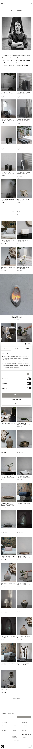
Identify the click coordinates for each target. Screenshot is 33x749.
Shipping (24, 722)
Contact (14, 725)
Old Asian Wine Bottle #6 (24, 637)
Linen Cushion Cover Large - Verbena (8, 557)
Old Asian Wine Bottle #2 (8, 268)
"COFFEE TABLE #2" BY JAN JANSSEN (23, 146)
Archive (14, 730)
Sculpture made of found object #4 (23, 664)
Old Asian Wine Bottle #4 (8, 450)
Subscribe (24, 716)
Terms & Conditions (14, 737)
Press (13, 733)
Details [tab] (16, 348)
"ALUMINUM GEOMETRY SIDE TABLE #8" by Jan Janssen (24, 94)
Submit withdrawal (25, 731)
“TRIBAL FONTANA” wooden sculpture (7, 690)
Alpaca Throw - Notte (24, 503)
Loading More (16, 698)
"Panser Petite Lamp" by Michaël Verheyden (8, 610)
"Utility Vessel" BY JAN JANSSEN (8, 200)
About (13, 722)
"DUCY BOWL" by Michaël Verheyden (23, 424)
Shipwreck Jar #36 (23, 609)
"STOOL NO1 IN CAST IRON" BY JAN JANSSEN (8, 173)
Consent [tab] (6, 348)
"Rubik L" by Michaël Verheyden (23, 241)
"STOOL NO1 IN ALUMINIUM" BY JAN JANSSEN (7, 94)
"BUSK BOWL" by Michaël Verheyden (23, 450)
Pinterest (4, 725)
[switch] (29, 378)
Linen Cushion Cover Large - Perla (8, 241)
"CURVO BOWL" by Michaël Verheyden (7, 530)
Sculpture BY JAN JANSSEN (23, 200)
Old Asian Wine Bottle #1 (8, 584)
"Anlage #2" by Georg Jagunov (8, 637)
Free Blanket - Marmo (8, 423)
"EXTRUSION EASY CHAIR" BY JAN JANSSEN (8, 120)
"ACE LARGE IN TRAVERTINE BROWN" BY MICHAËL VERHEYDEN (8, 504)
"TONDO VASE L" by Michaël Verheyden (23, 584)
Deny (16, 403)
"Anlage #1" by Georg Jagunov (23, 530)
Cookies (4, 730)
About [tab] (27, 348)
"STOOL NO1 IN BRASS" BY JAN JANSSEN (7, 146)
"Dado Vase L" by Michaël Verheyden (7, 477)
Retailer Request (26, 734)
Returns (24, 725)
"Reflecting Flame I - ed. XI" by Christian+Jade (16, 317)
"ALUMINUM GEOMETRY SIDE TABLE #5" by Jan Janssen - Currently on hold (24, 174)
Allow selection (16, 399)
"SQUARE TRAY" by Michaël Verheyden (23, 477)
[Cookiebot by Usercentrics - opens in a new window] (24, 344)
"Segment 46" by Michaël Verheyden (23, 557)
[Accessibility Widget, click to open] (2, 746)
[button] (2, 3)
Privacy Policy (15, 740)
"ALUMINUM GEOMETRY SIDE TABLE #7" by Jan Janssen (24, 120)
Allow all (16, 395)
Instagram (4, 722)
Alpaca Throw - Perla (8, 663)
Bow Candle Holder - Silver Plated (24, 268)
